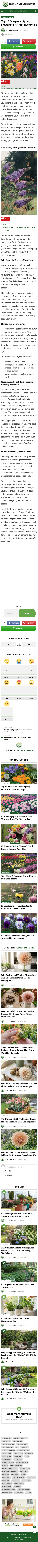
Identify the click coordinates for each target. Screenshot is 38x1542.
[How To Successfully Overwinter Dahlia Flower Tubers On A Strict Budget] (19, 1070)
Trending (25, 11)
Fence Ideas (25, 1447)
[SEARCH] (2, 11)
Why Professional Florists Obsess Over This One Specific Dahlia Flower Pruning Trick (18, 978)
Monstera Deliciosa (16, 1465)
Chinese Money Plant (8, 1444)
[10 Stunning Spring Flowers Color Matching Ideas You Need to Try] (19, 804)
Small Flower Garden (19, 1477)
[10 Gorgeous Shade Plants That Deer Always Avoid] (19, 1272)
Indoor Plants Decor (22, 1462)
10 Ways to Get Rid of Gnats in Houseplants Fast (15, 1319)
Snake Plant (6, 1480)
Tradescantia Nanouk (9, 1489)
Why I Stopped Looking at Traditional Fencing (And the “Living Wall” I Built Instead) (18, 1355)
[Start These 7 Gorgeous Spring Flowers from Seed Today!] (19, 863)
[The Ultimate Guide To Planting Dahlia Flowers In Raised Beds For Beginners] (19, 1104)
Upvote (8, 644)
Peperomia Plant (25, 1468)
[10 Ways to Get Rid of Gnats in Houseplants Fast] (19, 1306)
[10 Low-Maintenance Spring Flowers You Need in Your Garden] (19, 923)
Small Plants (31, 1477)
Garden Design (7, 1453)
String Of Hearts (7, 1483)
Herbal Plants (18, 1456)
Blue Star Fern (7, 1441)
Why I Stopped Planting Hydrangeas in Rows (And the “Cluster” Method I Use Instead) (18, 1392)
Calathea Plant (18, 1441)
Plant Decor (24, 1471)
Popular (16, 11)
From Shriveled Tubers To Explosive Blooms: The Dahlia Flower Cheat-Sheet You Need (17, 1014)
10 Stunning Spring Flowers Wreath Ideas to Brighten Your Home (17, 847)
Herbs (27, 1456)
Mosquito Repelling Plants (10, 1468)
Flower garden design (9, 1450)
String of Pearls (19, 1483)
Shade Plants (6, 1477)
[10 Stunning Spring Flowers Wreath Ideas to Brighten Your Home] (19, 834)
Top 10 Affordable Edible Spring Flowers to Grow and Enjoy (15, 788)
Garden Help (29, 1453)
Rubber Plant (15, 1474)
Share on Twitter (31, 88)
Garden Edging (18, 1453)
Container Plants (22, 1444)
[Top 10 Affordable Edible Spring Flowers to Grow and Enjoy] (19, 774)
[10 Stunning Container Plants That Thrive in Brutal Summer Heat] (19, 1201)
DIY (17, 1447)
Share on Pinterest (7, 88)
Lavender (5, 1465)
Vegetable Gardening (24, 1489)
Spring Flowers (27, 1480)
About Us (9, 1537)
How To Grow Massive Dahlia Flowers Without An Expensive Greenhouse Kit (18, 1154)
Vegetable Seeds (7, 1492)
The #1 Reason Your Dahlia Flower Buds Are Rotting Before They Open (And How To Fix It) (17, 1050)
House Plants (18, 1459)
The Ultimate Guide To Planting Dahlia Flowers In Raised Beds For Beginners (18, 1120)
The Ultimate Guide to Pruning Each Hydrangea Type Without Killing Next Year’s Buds (18, 1250)
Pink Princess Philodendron (10, 1471)
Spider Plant (16, 1480)
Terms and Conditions (19, 1539)
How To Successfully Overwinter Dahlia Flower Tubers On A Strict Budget (19, 1085)
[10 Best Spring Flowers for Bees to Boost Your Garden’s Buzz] (19, 893)
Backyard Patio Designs (21, 1438)
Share (3, 86)
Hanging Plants (7, 1456)
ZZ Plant (29, 1492)
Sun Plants (18, 1486)
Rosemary (6, 1474)
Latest (11, 11)
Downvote (29, 644)
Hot (21, 11)
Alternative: (8, 1175)
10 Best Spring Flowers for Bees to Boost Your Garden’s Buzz (16, 907)
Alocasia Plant (7, 1438)
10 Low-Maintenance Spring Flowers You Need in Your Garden (17, 937)
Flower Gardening (15, 783)
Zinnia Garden (19, 1492)
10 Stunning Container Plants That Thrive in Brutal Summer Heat (16, 1215)
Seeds (24, 1474)
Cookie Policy (27, 1537)
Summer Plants (7, 1486)
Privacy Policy (18, 1537)
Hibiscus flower (7, 1459)
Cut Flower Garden (8, 1447)
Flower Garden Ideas (23, 1450)
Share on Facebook (19, 88)
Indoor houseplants (8, 1462)
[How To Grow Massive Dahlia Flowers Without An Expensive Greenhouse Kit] (19, 1139)
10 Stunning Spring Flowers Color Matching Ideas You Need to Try (16, 817)
